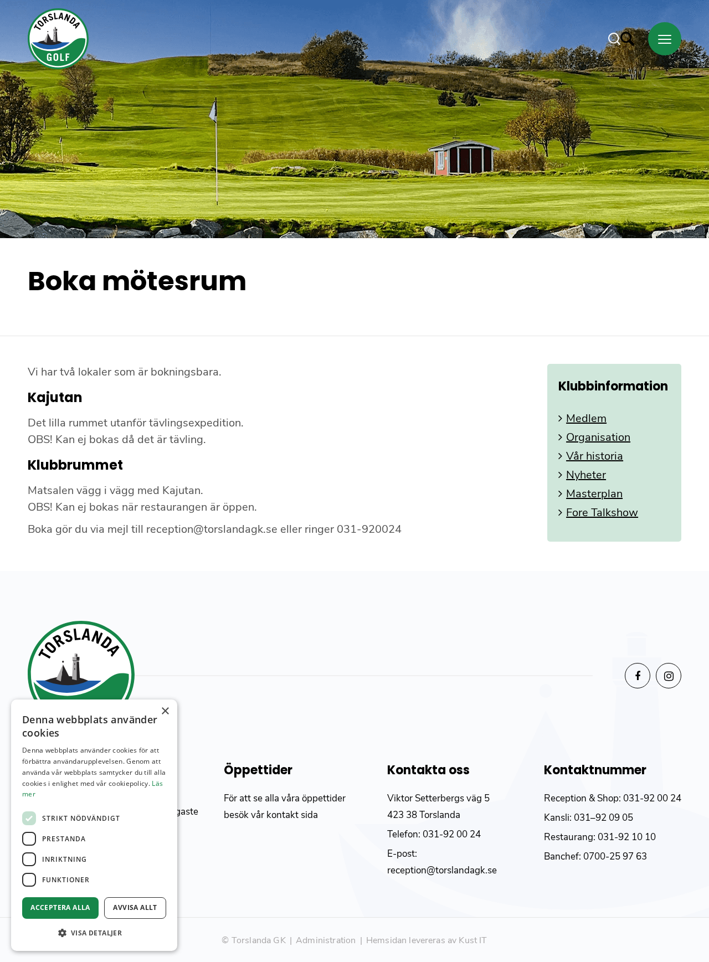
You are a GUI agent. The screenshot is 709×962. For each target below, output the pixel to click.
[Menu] (664, 38)
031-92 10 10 (627, 837)
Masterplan (594, 493)
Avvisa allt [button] (135, 907)
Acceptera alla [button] (60, 907)
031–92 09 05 (603, 817)
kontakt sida (292, 815)
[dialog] (94, 825)
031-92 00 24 (452, 834)
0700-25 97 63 (615, 856)
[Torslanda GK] (58, 39)
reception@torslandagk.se (442, 870)
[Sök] (621, 38)
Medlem (586, 418)
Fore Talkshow (602, 512)
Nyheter (586, 474)
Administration (326, 940)
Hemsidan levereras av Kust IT (426, 940)
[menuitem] (628, 38)
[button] (94, 933)
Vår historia (594, 456)
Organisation (598, 437)
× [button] (165, 711)
